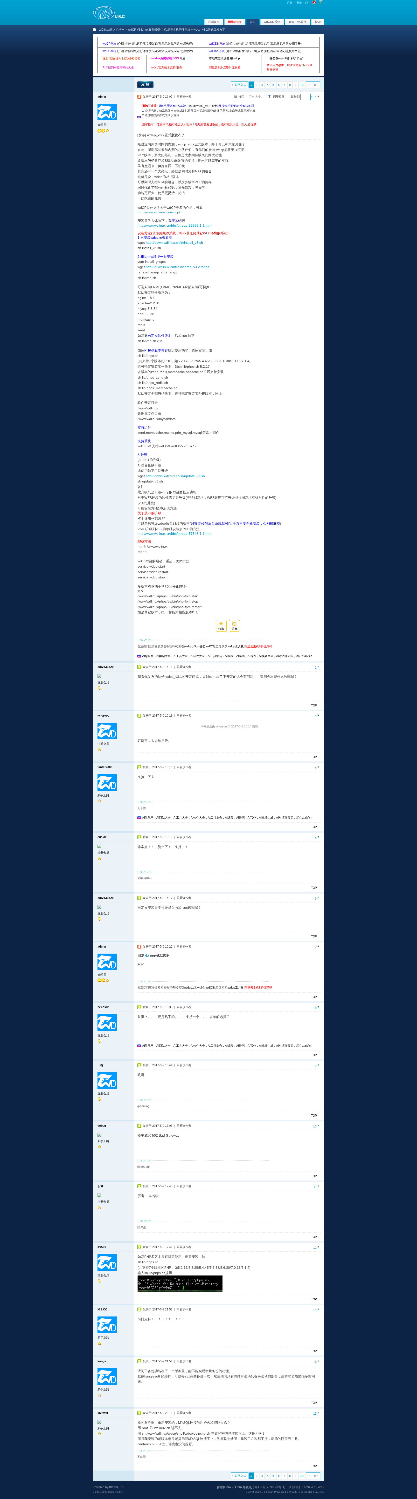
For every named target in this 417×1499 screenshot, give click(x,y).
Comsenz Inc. (115, 1492)
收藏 (221, 629)
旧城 (100, 1186)
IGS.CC (102, 1309)
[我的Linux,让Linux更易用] (234, 1487)
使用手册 (295, 43)
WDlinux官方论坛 (110, 29)
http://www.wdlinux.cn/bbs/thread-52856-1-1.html (175, 225)
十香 (100, 1065)
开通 (182, 58)
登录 (299, 3)
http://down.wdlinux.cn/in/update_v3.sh (175, 476)
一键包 (213, 106)
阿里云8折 (234, 22)
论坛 (253, 22)
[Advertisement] (230, 128)
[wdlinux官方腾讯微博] (321, 3)
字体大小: (255, 96)
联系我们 (294, 1487)
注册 (290, 3)
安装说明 (155, 43)
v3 (194, 646)
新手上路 (103, 795)
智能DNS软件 (297, 22)
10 (302, 85)
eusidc (102, 837)
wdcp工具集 (236, 646)
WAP (321, 1487)
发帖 (146, 84)
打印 (241, 96)
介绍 (121, 43)
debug (101, 1125)
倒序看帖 (279, 96)
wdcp (192, 106)
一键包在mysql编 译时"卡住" (285, 58)
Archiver (309, 1487)
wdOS (210, 646)
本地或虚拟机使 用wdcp (224, 58)
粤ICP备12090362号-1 (269, 1487)
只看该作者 (184, 96)
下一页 (311, 85)
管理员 (101, 125)
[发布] (141, 135)
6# (147, 955)
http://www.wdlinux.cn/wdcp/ (159, 212)
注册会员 (103, 682)
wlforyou (103, 715)
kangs (101, 1361)
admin (101, 96)
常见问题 (174, 43)
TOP (314, 705)
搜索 (318, 22)
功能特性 (130, 43)
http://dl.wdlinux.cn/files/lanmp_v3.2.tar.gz (177, 267)
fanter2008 (104, 767)
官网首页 (214, 22)
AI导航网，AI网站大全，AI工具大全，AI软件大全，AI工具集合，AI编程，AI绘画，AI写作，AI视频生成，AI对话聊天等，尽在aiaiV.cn (227, 656)
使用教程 (186, 43)
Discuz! (114, 1487)
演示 (164, 43)
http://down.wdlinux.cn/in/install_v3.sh (174, 242)
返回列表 (240, 85)
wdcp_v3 (202, 106)
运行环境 (142, 43)
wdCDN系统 (272, 22)
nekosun (103, 1007)
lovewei (102, 1413)
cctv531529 (105, 667)
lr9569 (101, 1247)
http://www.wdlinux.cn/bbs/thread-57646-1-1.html (175, 534)
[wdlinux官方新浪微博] (314, 3)
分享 (234, 629)
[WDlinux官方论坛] (109, 18)
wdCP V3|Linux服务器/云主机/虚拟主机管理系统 (159, 29)
